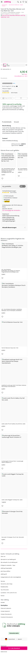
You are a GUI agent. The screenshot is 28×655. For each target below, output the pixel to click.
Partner (2, 595)
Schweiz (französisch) (6, 614)
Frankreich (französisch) (7, 617)
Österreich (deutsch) (6, 608)
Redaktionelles (4, 586)
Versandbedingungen (8, 219)
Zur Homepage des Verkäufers (11, 210)
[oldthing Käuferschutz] (14, 625)
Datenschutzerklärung (12, 215)
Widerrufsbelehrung (8, 217)
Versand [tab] (16, 122)
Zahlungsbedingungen (8, 221)
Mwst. (25, 74)
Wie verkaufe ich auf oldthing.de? (9, 562)
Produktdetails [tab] (6, 122)
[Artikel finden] (18, 2)
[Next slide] (26, 65)
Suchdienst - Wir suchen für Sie (9, 592)
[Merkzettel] (23, 2)
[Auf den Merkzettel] (21, 98)
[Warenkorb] (26, 2)
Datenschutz (4, 651)
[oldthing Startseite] (7, 2)
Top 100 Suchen (5, 589)
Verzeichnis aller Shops (6, 584)
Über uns (3, 556)
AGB (3, 215)
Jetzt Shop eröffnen (5, 571)
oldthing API (4, 574)
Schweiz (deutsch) (5, 611)
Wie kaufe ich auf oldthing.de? (8, 559)
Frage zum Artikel (8, 98)
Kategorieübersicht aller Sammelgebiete (11, 577)
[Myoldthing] (20, 2)
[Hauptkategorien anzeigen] (1, 1)
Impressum (5, 214)
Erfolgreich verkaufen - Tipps (8, 565)
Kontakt (3, 602)
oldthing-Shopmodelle (6, 568)
